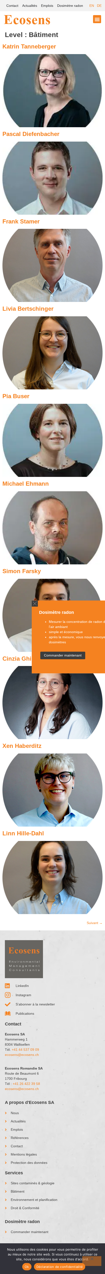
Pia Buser (15, 396)
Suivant (95, 923)
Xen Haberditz (22, 746)
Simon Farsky (21, 571)
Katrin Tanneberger (29, 46)
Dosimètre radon (70, 6)
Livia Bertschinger (27, 308)
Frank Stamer (21, 221)
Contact (12, 6)
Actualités (29, 6)
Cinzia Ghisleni (23, 658)
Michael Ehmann (25, 483)
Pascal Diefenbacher (30, 134)
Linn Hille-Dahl (23, 833)
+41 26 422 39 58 (26, 1084)
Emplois (47, 6)
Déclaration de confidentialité (59, 1267)
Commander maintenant (63, 655)
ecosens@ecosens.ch (22, 1055)
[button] (35, 603)
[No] (91, 1261)
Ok (27, 1267)
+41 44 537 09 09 (25, 1050)
